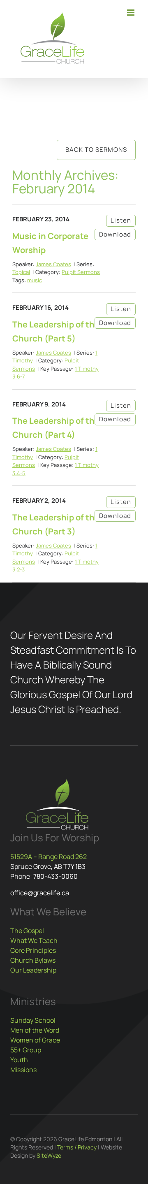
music (34, 280)
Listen (121, 220)
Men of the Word (34, 1030)
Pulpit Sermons (81, 272)
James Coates (53, 264)
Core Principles (33, 950)
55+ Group (25, 1049)
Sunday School (33, 1020)
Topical (21, 272)
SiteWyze (49, 1155)
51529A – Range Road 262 (48, 856)
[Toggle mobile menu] (131, 12)
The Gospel (27, 930)
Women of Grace (35, 1040)
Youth (19, 1059)
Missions (23, 1069)
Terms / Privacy (77, 1147)
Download (115, 234)
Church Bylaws (33, 960)
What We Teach (34, 940)
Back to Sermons (96, 149)
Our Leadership (33, 970)
